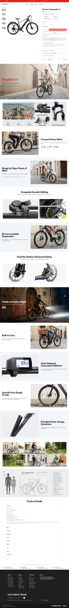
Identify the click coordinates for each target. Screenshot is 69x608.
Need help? (65, 59)
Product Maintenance (11, 586)
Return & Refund (31, 586)
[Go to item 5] (4, 28)
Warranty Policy (31, 585)
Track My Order (10, 579)
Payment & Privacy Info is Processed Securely (59, 568)
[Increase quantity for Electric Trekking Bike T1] (47, 30)
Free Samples (20, 582)
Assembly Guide (10, 583)
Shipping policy (14, 606)
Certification (20, 578)
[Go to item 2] (4, 14)
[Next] (37, 26)
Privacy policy (6, 606)
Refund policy (3, 606)
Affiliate (19, 585)
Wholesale (20, 583)
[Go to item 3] (4, 19)
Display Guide (10, 585)
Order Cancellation (32, 587)
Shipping (51, 50)
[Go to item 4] (4, 23)
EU (43, 23)
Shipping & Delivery (32, 583)
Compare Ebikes (10, 578)
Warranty (55, 53)
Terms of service (10, 606)
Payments (52, 55)
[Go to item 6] (4, 32)
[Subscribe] (24, 598)
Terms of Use (31, 579)
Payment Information (32, 582)
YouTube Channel (21, 587)
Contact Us (20, 579)
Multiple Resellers (32, 578)
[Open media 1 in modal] (22, 24)
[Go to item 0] (4, 9)
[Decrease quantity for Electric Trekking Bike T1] (43, 30)
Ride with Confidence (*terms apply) (8, 568)
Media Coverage (21, 586)
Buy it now (54, 32)
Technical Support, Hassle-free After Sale (43, 568)
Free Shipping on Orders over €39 (25, 568)
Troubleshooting (10, 582)
